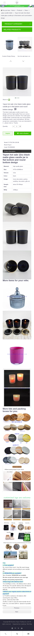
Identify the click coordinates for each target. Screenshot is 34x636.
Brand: (6, 145)
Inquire (8, 133)
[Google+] (15, 628)
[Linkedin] (12, 628)
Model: (6, 142)
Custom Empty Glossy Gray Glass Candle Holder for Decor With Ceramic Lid (9, 56)
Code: (6, 147)
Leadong (23, 624)
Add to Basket (23, 133)
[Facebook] (22, 628)
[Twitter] (18, 628)
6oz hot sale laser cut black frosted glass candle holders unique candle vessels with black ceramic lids (25, 56)
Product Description (9, 151)
